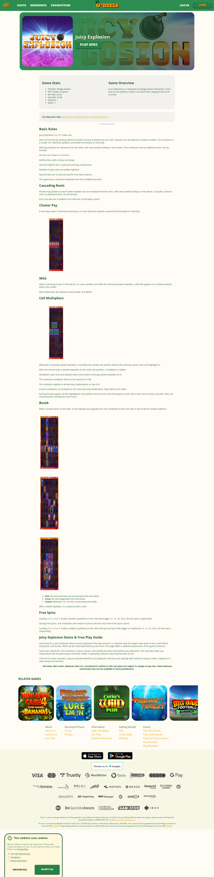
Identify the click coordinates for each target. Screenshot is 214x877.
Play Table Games (152, 734)
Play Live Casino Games (156, 738)
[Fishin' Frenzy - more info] (163, 717)
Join (202, 5)
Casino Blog (125, 734)
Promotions (60, 5)
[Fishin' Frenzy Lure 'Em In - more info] (88, 717)
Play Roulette (150, 742)
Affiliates (123, 738)
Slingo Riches (82, 116)
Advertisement (18, 860)
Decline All (20, 869)
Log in (184, 5)
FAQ (121, 730)
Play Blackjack (150, 745)
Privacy (68, 734)
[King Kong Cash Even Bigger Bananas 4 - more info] (50, 717)
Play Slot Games (152, 730)
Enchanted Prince (99, 116)
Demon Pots (67, 116)
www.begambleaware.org (125, 820)
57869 (168, 826)
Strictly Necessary (20, 853)
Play (36, 709)
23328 (55, 826)
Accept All (47, 869)
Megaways (38, 5)
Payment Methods (102, 738)
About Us (50, 730)
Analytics (15, 857)
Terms (68, 730)
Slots (21, 5)
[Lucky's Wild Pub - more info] (126, 717)
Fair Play (96, 734)
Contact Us (51, 734)
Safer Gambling (100, 730)
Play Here (88, 44)
